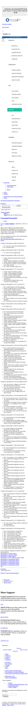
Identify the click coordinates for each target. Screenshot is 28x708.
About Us (7, 655)
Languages (8, 659)
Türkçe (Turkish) (12, 687)
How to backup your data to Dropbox (14, 672)
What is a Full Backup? (11, 677)
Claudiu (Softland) (5, 212)
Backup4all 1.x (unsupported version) (10, 564)
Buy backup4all (16, 200)
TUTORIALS (4, 628)
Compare (7, 665)
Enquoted (15, 651)
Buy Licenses (8, 663)
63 (7, 213)
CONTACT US (5, 640)
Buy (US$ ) (7, 15)
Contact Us (8, 657)
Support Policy (6, 703)
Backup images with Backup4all (13, 670)
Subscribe (5, 696)
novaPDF (5, 649)
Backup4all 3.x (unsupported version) (10, 562)
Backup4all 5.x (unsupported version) (10, 559)
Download (7, 662)
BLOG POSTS (4, 617)
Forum (7, 666)
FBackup (19, 648)
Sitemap (4, 705)
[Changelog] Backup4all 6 (9, 218)
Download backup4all (6, 200)
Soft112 (22, 649)
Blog (6, 668)
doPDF (10, 649)
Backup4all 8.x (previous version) (9, 555)
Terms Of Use (14, 703)
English (10, 683)
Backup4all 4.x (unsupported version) (10, 560)
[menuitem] (11, 185)
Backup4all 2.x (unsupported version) (10, 563)
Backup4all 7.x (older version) (8, 556)
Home (6, 654)
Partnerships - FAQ (10, 676)
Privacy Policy (22, 703)
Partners (7, 658)
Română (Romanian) (13, 685)
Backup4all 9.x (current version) (8, 553)
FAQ (2, 604)
